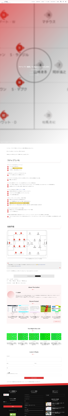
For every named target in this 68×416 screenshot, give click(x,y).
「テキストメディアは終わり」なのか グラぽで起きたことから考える (58, 403)
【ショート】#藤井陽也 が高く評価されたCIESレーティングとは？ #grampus (12, 317)
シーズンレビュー (27, 394)
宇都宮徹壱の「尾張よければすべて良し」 (30, 405)
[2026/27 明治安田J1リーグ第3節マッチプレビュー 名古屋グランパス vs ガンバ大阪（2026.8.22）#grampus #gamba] (12, 336)
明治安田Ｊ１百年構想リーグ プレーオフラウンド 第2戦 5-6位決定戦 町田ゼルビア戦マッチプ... (45, 344)
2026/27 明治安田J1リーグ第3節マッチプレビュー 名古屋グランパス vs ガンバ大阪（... (12, 344)
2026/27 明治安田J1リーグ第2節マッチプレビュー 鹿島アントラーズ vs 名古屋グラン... (23, 344)
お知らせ (26, 407)
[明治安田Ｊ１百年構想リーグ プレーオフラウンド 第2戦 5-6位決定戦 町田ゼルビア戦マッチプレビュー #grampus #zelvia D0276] (45, 336)
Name (7, 363)
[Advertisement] (34, 82)
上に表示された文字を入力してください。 (12, 373)
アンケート (26, 413)
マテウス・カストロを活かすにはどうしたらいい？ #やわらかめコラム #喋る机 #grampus (46, 317)
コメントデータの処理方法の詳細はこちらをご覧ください (32, 381)
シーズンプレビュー (27, 396)
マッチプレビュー (27, 411)
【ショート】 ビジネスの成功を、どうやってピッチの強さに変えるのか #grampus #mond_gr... (57, 317)
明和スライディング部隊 (21, 189)
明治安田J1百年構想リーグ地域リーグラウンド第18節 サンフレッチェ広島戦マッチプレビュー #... (56, 344)
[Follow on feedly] (13, 415)
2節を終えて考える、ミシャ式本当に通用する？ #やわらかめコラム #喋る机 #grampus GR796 (24, 317)
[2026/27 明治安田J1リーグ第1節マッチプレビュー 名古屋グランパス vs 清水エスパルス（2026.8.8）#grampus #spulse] (34, 336)
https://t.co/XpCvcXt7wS (41, 264)
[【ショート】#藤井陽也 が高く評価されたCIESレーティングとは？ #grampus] (12, 308)
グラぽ (6, 1)
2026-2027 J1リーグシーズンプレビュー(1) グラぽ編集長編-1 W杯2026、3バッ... (58, 408)
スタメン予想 (26, 409)
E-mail (35, 363)
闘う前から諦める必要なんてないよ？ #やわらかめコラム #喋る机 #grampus (58, 412)
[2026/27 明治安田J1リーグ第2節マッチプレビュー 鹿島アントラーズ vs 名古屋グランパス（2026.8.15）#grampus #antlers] (23, 336)
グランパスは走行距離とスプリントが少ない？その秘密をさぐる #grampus (35, 317)
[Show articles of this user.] (10, 294)
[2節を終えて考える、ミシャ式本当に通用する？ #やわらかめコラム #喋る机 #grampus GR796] (24, 308)
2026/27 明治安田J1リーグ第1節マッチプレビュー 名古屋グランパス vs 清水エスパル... (34, 344)
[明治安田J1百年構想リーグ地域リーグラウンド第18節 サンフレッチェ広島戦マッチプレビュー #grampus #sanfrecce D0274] (56, 336)
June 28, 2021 (18, 266)
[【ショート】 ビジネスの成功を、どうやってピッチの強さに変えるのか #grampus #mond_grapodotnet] (57, 308)
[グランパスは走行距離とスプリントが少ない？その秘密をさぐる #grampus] (35, 308)
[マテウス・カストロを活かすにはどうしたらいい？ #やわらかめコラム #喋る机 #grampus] (46, 308)
